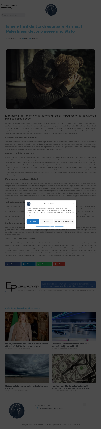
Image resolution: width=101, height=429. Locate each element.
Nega (46, 221)
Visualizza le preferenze (64, 221)
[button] (73, 204)
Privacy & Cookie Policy (43, 226)
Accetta (33, 221)
